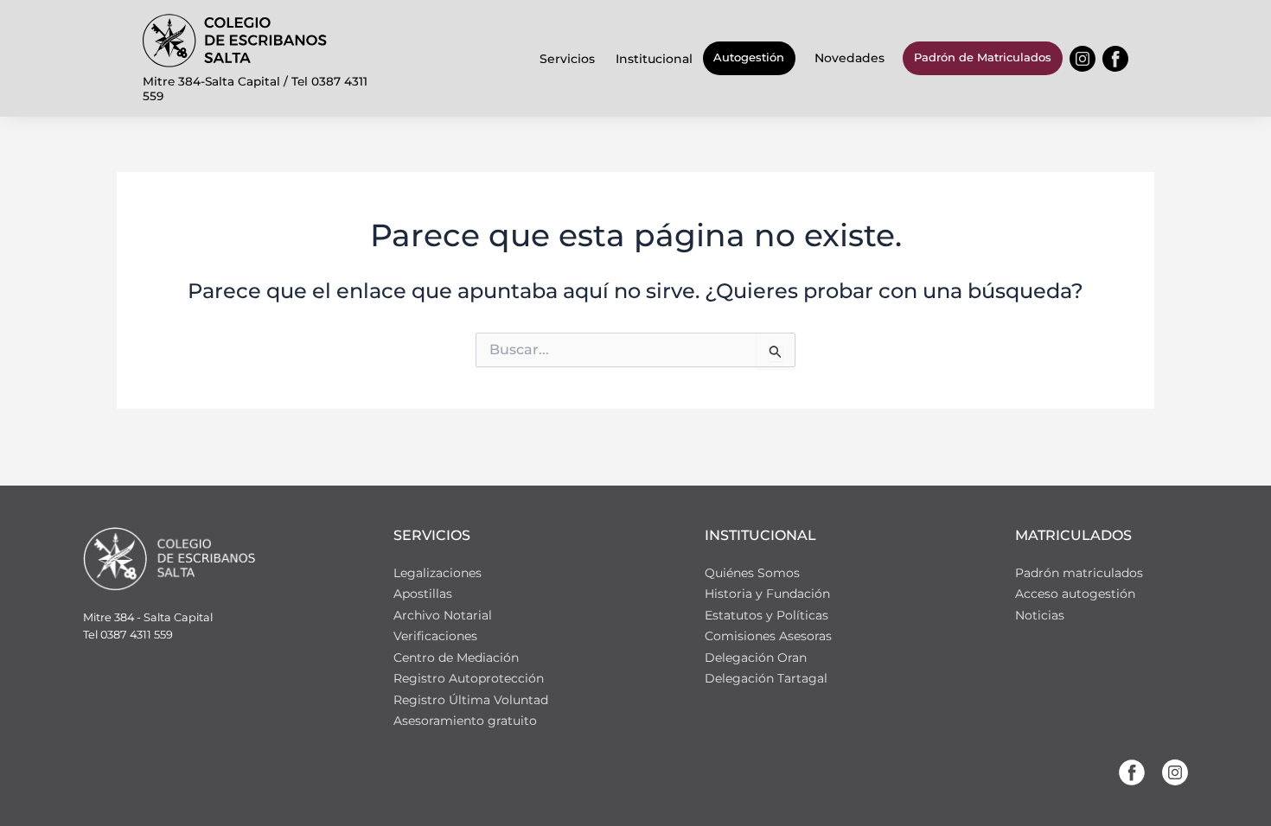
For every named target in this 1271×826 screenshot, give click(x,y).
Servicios (567, 59)
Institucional (654, 59)
